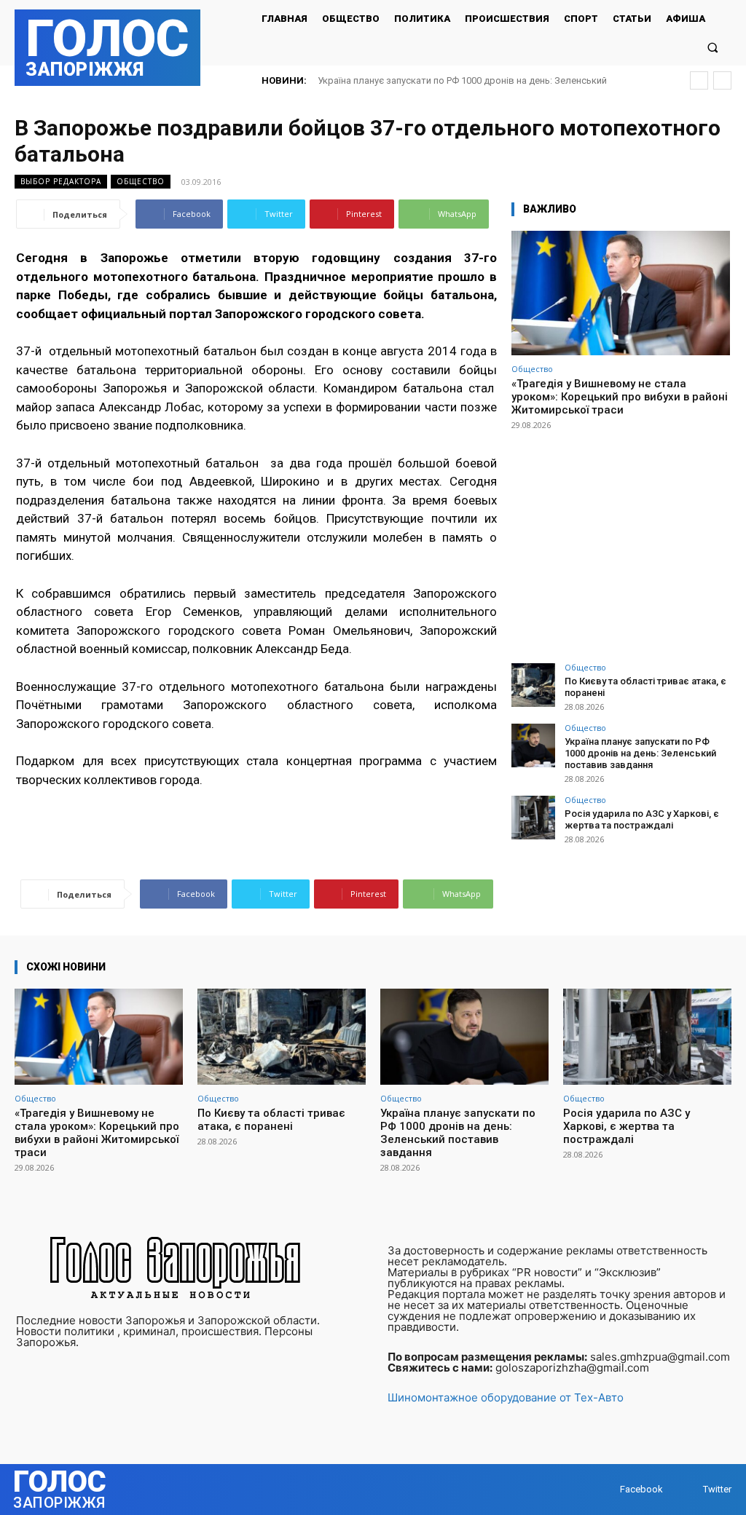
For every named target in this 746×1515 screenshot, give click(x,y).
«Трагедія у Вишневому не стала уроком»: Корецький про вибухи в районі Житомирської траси (619, 396)
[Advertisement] (620, 540)
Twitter (717, 1489)
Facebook (641, 1489)
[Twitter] (689, 1489)
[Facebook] (606, 1489)
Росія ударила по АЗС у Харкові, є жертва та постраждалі (642, 819)
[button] (712, 47)
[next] (722, 80)
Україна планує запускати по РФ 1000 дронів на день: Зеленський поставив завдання (640, 753)
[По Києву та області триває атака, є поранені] (533, 685)
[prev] (699, 80)
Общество (141, 181)
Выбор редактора (60, 181)
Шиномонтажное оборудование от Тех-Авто (506, 1397)
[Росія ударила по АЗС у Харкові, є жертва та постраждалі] (533, 817)
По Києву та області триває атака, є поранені (271, 1120)
